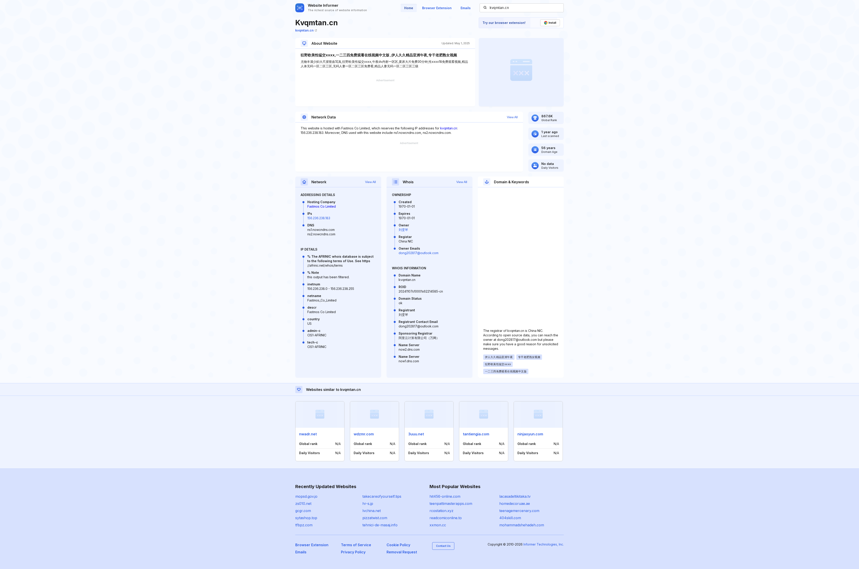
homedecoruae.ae (514, 503)
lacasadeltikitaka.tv (515, 496)
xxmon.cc (438, 525)
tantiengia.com (476, 434)
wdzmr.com (364, 434)
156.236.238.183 (318, 218)
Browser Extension (437, 8)
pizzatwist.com (374, 518)
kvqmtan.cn (304, 30)
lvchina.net (371, 510)
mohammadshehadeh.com (521, 525)
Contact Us (443, 546)
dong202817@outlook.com (418, 253)
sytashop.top (306, 518)
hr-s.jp (367, 503)
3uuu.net (416, 434)
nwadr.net (308, 434)
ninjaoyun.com (530, 434)
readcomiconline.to (446, 518)
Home (408, 8)
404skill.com (510, 518)
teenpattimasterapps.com (451, 503)
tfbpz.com (304, 525)
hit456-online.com (445, 496)
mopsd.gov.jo (306, 496)
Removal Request (402, 552)
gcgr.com (303, 510)
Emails (466, 8)
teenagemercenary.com (519, 510)
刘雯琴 (403, 230)
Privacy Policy (353, 552)
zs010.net (303, 503)
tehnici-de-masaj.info (380, 525)
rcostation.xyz (441, 510)
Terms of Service (356, 545)
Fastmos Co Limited (321, 206)
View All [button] (512, 117)
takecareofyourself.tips (381, 496)
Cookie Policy (398, 545)
